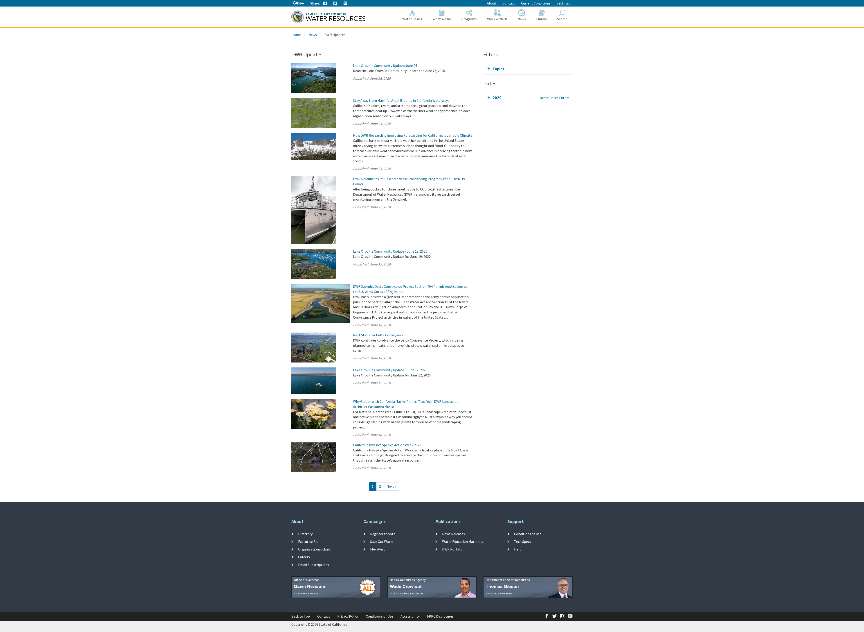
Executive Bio (308, 541)
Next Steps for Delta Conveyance (378, 335)
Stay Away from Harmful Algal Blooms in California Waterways (401, 100)
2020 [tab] (497, 97)
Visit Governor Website (306, 593)
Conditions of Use (527, 533)
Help (518, 549)
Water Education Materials (462, 541)
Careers (304, 557)
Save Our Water (382, 541)
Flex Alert (377, 549)
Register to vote (382, 533)
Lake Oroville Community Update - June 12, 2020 (390, 370)
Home (296, 34)
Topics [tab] (498, 68)
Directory (305, 533)
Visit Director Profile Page (499, 593)
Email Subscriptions (313, 564)
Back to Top (300, 616)
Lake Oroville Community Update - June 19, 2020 (390, 251)
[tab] (528, 69)
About (491, 3)
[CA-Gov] (298, 3)
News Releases (453, 533)
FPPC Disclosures (440, 616)
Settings (563, 3)
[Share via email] (345, 3)
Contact (508, 3)
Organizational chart (314, 549)
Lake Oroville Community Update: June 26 (385, 65)
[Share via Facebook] (325, 3)
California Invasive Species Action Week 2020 (387, 445)
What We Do (441, 19)
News (522, 19)
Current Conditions (536, 3)
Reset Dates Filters (554, 97)
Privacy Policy (347, 616)
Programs (469, 19)
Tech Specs (522, 541)
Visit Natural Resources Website (406, 593)
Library (541, 19)
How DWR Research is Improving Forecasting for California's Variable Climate (412, 135)
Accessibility (410, 616)
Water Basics (412, 19)
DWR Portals (452, 549)
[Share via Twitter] (335, 3)
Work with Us (497, 19)
